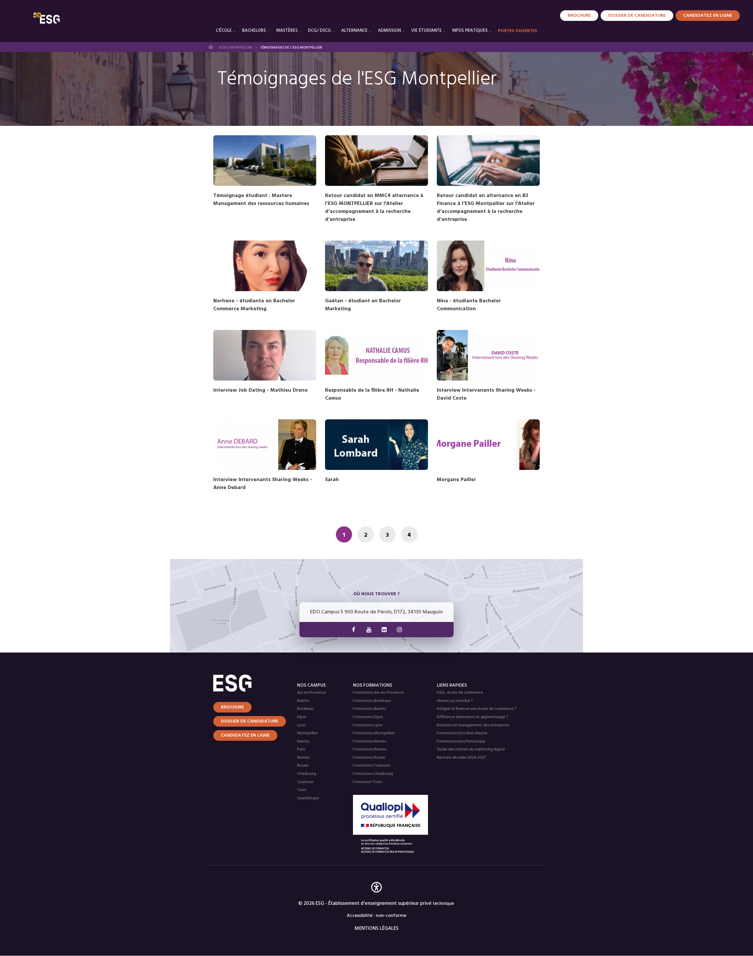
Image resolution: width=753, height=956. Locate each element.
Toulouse (305, 782)
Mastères (287, 30)
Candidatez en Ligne (707, 15)
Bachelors (254, 30)
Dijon (301, 717)
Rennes (303, 757)
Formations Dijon (368, 717)
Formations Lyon (367, 725)
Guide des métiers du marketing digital (471, 749)
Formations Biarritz (369, 708)
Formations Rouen (369, 757)
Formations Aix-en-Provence (378, 692)
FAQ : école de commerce (460, 692)
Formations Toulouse (371, 765)
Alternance (354, 30)
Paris (301, 749)
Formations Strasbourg (373, 773)
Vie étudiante (426, 30)
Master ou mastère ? (455, 701)
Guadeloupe (308, 798)
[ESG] (46, 18)
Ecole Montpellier (235, 47)
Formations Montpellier (374, 733)
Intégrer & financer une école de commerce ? (477, 708)
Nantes (303, 741)
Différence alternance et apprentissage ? (472, 717)
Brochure (579, 15)
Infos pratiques (470, 30)
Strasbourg (306, 773)
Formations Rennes (370, 749)
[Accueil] (248, 683)
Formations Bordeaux (372, 701)
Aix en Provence (311, 692)
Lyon (301, 725)
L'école (224, 30)
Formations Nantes (369, 741)
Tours (301, 790)
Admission (389, 30)
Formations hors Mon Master (462, 733)
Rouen (303, 765)
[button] (376, 896)
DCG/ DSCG (319, 30)
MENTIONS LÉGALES (377, 928)
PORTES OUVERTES (517, 30)
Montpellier (307, 733)
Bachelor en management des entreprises (473, 725)
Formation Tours (367, 782)
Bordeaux (305, 708)
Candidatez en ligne (245, 735)
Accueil (211, 47)
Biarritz (303, 701)
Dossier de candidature (637, 15)
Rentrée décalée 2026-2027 (461, 757)
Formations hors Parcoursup (461, 741)
